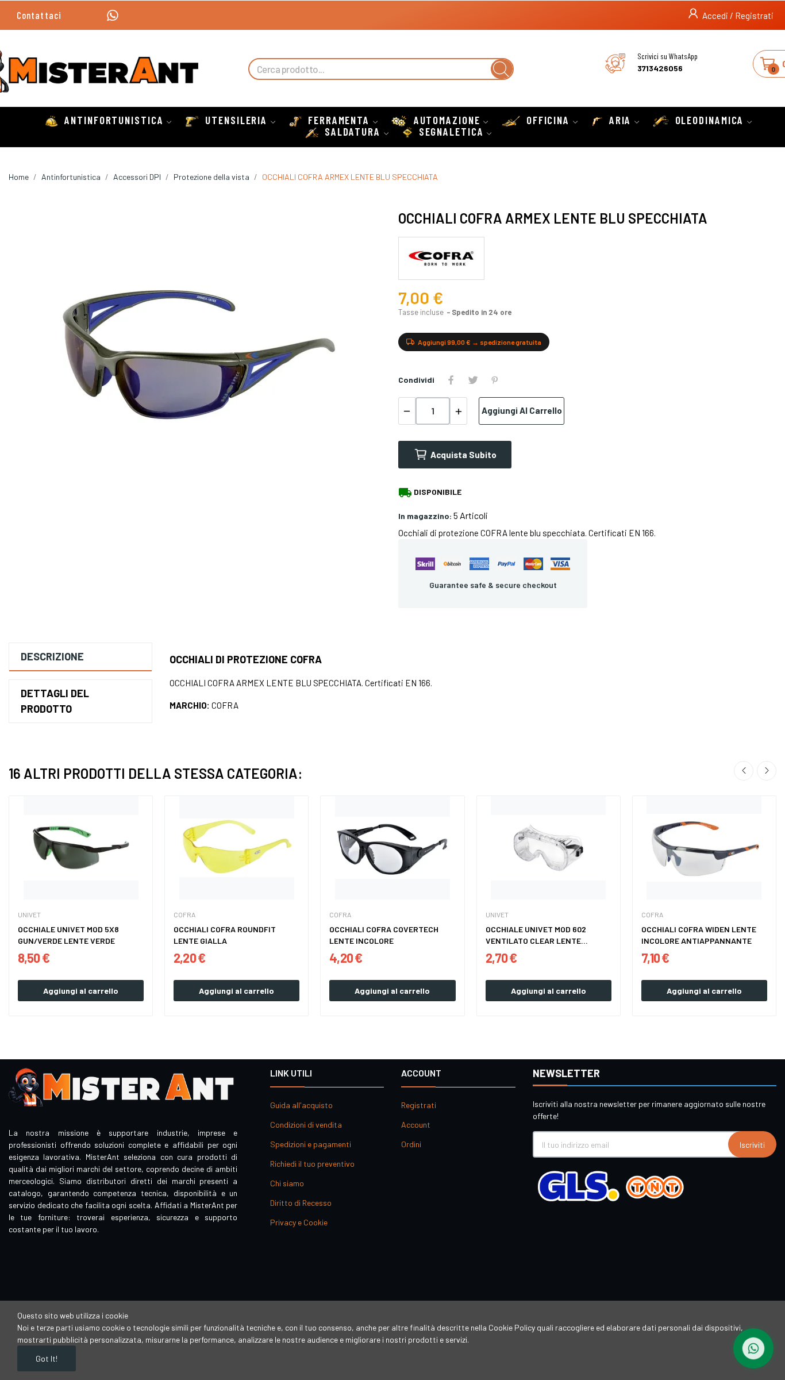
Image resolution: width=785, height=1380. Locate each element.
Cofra (184, 914)
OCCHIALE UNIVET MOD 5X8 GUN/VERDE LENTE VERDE (68, 934)
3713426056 (660, 68)
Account (415, 1124)
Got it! (46, 1358)
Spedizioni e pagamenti (310, 1144)
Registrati (418, 1105)
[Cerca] (502, 69)
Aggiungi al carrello (522, 410)
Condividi (451, 380)
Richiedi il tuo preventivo (312, 1163)
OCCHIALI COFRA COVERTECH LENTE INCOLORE (383, 934)
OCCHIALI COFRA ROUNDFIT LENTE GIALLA (225, 934)
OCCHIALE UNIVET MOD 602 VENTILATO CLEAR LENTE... (537, 934)
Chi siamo (287, 1183)
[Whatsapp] (112, 15)
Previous (743, 771)
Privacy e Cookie (299, 1222)
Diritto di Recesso (301, 1203)
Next (766, 771)
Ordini (411, 1144)
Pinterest (495, 380)
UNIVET (29, 914)
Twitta (473, 380)
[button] (39, 15)
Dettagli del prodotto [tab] (55, 701)
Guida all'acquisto (301, 1105)
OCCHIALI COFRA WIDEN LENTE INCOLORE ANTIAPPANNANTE (698, 934)
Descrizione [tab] (52, 656)
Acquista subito (463, 454)
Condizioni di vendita (306, 1124)
